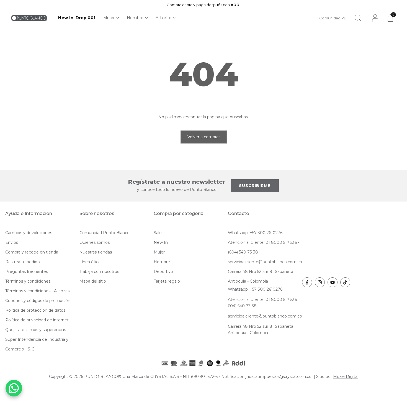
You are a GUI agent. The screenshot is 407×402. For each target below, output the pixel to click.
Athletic (163, 18)
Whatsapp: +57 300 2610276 (255, 232)
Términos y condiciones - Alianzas (37, 290)
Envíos (11, 242)
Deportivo (163, 271)
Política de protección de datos (35, 310)
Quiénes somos (94, 242)
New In (161, 242)
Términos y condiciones (27, 281)
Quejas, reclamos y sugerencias (35, 329)
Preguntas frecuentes (26, 271)
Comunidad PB (333, 18)
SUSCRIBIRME (255, 185)
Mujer (109, 18)
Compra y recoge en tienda (31, 252)
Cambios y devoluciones (28, 232)
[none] (111, 18)
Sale (158, 232)
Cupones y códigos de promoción (37, 300)
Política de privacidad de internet (37, 319)
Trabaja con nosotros (99, 271)
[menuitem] (77, 18)
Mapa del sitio (92, 281)
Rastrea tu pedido (22, 261)
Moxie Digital (345, 376)
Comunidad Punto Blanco (104, 232)
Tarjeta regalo (167, 281)
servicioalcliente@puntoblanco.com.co (265, 261)
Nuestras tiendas (95, 252)
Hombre (135, 18)
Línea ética (90, 261)
